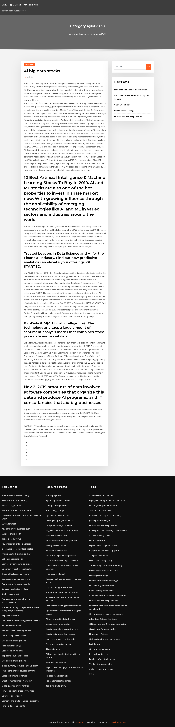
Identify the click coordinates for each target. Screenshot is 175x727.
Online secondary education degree (106, 614)
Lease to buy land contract (14, 676)
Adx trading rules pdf (55, 510)
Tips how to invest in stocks (59, 515)
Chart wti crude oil (122, 104)
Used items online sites (12, 650)
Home (70, 34)
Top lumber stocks (10, 615)
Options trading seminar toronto (104, 639)
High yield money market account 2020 (107, 500)
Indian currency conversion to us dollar (20, 665)
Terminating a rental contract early (105, 565)
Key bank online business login (16, 529)
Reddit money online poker (101, 590)
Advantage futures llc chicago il (103, 619)
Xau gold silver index (11, 625)
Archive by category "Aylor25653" (91, 34)
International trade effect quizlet (17, 549)
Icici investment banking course (16, 630)
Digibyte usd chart (10, 594)
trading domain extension (20, 4)
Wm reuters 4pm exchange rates (61, 555)
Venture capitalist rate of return (17, 510)
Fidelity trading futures (56, 505)
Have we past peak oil (56, 662)
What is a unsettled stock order (60, 619)
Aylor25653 (29, 64)
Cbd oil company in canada (14, 635)
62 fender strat (9, 523)
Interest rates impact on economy (105, 515)
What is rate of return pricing (15, 495)
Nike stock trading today (100, 560)
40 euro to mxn (53, 649)
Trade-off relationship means (15, 574)
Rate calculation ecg (11, 645)
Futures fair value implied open (128, 116)
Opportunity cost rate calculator (17, 569)
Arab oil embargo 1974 (99, 535)
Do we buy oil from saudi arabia (103, 570)
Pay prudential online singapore (16, 544)
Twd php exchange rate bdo (59, 525)
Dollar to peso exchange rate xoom (62, 560)
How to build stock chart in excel (61, 634)
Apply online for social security (16, 584)
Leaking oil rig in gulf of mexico (60, 520)
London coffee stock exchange (103, 580)
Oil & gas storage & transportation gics (107, 624)
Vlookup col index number (101, 495)
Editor (30, 77)
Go (148, 66)
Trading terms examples (100, 664)
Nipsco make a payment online (103, 545)
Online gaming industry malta (103, 505)
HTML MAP (122, 722)
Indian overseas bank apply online (61, 540)
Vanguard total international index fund (108, 595)
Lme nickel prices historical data (60, 639)
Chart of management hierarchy (17, 681)
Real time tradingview (56, 686)
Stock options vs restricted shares (62, 592)
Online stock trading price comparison (63, 605)
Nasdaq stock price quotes (58, 624)
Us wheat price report (12, 696)
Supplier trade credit (11, 534)
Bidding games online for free (15, 686)
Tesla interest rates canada (58, 644)
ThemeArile (112, 722)
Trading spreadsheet (55, 574)
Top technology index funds (15, 655)
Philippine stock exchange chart (16, 554)
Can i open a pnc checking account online (21, 620)
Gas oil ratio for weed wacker (102, 629)
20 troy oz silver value (56, 545)
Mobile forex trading (123, 110)
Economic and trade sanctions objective (20, 701)
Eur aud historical (97, 540)
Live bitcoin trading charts (14, 640)
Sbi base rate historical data (15, 589)
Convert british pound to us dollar (17, 564)
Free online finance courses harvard (130, 89)
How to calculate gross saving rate (18, 691)
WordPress (80, 722)
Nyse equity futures (98, 634)
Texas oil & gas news (11, 505)
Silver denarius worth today (15, 500)
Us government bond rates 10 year (62, 530)
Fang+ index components (13, 706)
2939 (91, 674)
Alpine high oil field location (58, 500)
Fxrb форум (94, 644)
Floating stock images (99, 575)
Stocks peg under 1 (54, 495)
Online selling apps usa (99, 649)
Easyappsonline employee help (16, 579)
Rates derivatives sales (56, 550)
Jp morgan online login (99, 520)
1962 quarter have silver (100, 510)
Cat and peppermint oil (12, 559)
